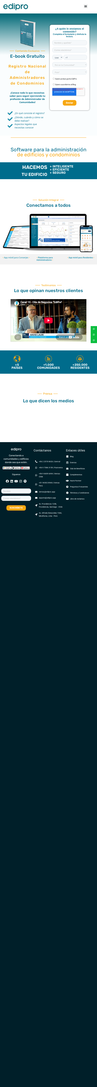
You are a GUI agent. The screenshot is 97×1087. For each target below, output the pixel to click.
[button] (86, 6)
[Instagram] (20, 481)
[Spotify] (25, 481)
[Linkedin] (11, 481)
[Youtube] (16, 481)
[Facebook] (7, 481)
